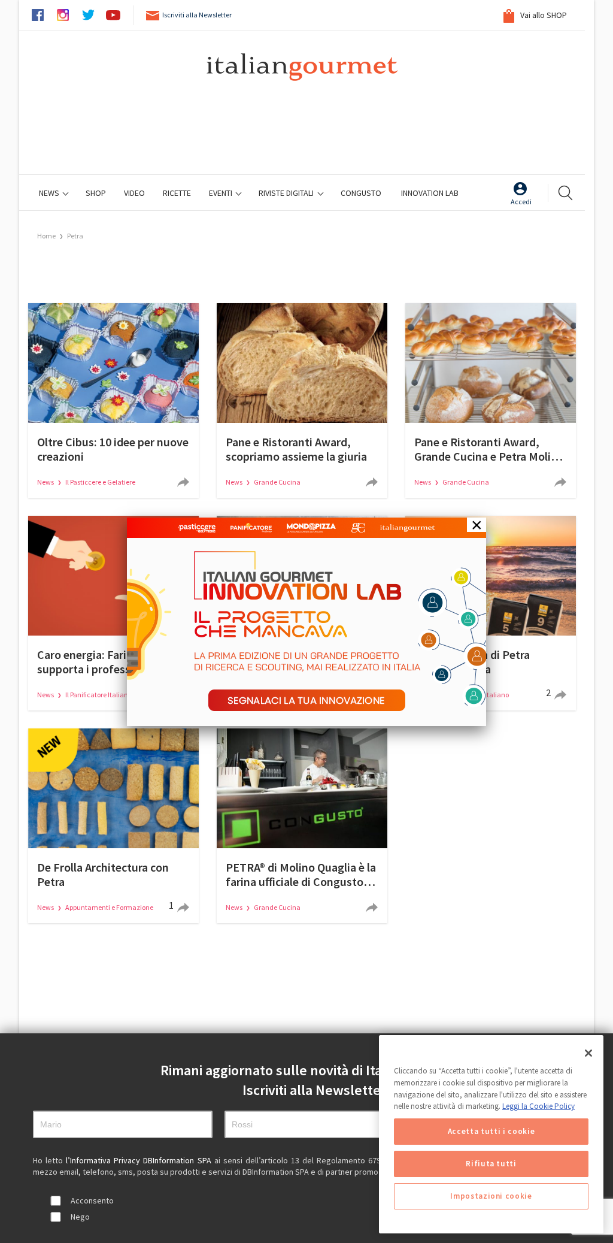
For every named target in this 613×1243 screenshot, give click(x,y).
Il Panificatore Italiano (98, 694)
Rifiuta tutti (491, 1164)
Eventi (221, 192)
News (50, 192)
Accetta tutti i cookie (491, 1131)
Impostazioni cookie (491, 1196)
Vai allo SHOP (542, 15)
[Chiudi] (588, 1053)
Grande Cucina (277, 481)
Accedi (521, 201)
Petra (75, 235)
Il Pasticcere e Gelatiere (100, 481)
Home (46, 235)
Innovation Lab (430, 192)
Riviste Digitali (287, 192)
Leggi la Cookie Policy (538, 1106)
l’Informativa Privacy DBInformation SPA (140, 1160)
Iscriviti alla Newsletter (197, 14)
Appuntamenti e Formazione (109, 907)
